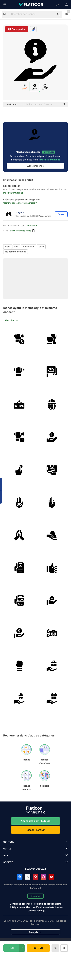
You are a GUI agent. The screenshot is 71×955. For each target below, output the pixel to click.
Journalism (31, 225)
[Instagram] (43, 877)
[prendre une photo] (52, 633)
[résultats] (52, 600)
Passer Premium (35, 829)
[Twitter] (27, 877)
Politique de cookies (20, 907)
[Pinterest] (35, 877)
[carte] (52, 470)
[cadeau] (52, 698)
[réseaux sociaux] (19, 600)
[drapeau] (52, 372)
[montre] (19, 666)
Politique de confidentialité (47, 903)
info (16, 246)
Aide (5, 855)
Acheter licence (35, 165)
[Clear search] (51, 14)
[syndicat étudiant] (19, 372)
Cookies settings (36, 910)
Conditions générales (21, 903)
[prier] (19, 535)
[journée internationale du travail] (52, 404)
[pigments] (52, 535)
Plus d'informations (50, 159)
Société (8, 862)
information (29, 246)
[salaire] (19, 339)
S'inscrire (35, 896)
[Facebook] (19, 877)
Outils (7, 848)
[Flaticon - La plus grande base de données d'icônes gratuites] (31, 4)
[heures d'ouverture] (19, 437)
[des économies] (19, 633)
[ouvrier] (19, 698)
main (7, 246)
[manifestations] (52, 339)
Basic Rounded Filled (20, 230)
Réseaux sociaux (35, 868)
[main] (19, 502)
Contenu (8, 842)
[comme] (52, 568)
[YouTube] (51, 877)
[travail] (19, 404)
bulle (41, 246)
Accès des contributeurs (35, 820)
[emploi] (52, 666)
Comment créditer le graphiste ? (20, 202)
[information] (52, 437)
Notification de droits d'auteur (48, 907)
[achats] (19, 568)
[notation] (19, 470)
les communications (15, 251)
